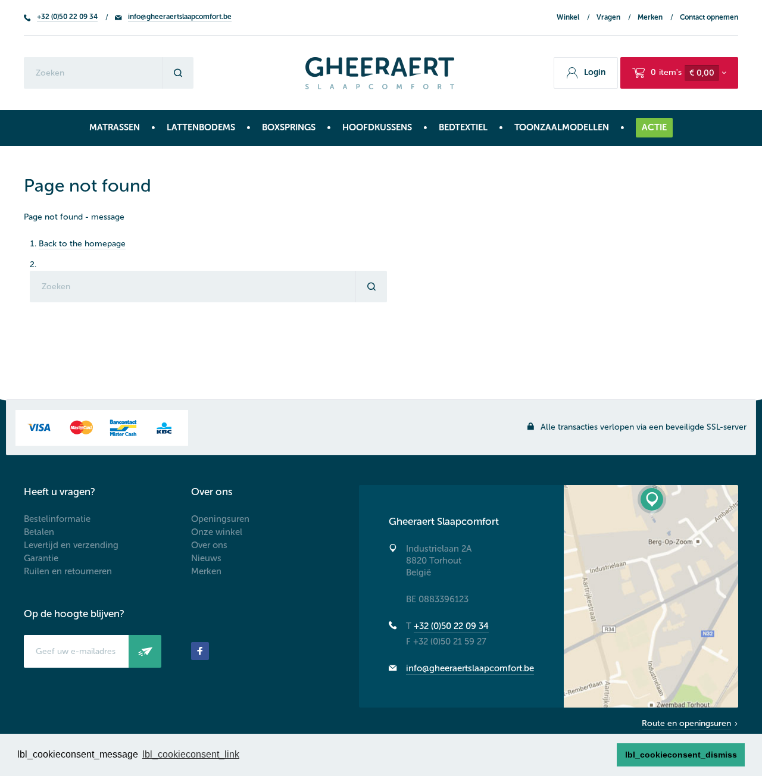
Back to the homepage (82, 244)
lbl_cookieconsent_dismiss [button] (681, 754)
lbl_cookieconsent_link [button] (190, 754)
